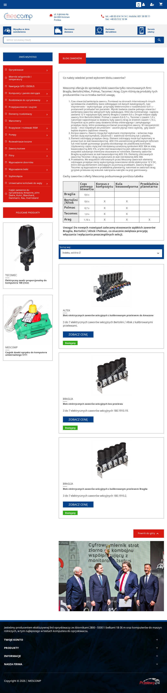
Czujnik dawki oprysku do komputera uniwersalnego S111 (26, 353)
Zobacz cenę (78, 334)
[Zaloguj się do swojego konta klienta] (144, 4)
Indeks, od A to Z (111, 253)
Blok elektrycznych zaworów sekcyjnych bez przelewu (93, 403)
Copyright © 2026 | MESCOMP (22, 681)
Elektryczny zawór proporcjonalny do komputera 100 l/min (26, 281)
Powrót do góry (148, 534)
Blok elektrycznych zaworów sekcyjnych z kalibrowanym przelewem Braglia (105, 488)
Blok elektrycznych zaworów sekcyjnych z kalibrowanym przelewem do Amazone (108, 315)
